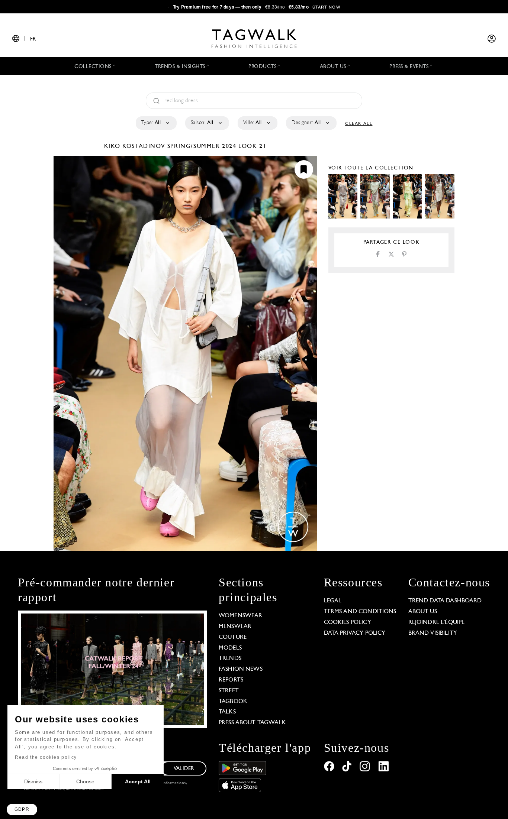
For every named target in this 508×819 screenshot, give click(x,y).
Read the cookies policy (46, 757)
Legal (333, 601)
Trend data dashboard (445, 601)
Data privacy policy (355, 633)
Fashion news (241, 669)
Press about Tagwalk (252, 723)
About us (422, 612)
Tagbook (233, 702)
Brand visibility (432, 633)
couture (233, 637)
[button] (22, 809)
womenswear (241, 616)
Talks (227, 712)
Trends (230, 658)
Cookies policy (347, 622)
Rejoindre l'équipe (436, 622)
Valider (184, 768)
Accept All (138, 781)
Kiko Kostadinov (135, 146)
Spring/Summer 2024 (202, 146)
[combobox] (155, 123)
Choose (85, 781)
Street (229, 691)
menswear (235, 626)
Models (230, 648)
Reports (231, 680)
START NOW (326, 7)
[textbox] (155, 123)
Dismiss (33, 781)
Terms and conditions (360, 612)
